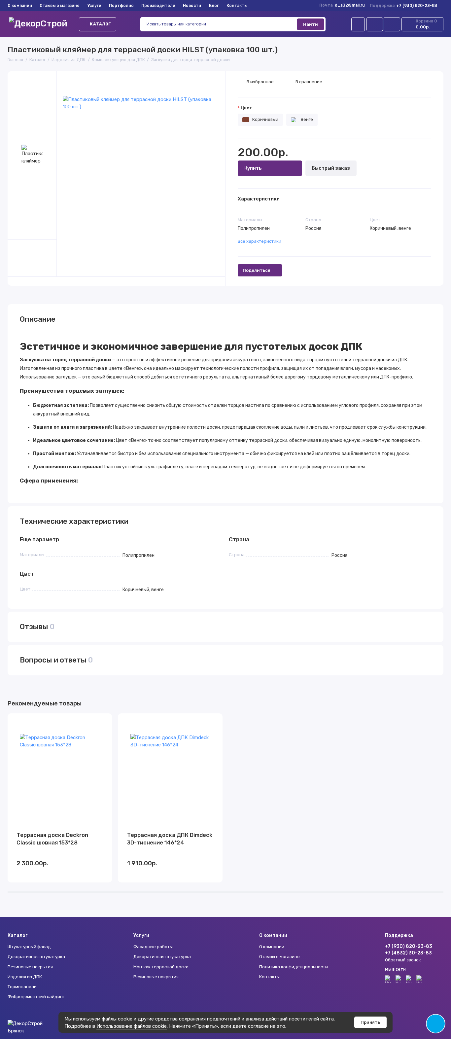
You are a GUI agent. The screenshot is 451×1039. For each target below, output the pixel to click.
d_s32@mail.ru (350, 5)
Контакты (236, 5)
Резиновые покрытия (30, 966)
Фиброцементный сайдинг (36, 996)
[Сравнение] (374, 24)
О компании (20, 5)
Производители (158, 5)
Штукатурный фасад (29, 946)
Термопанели (22, 986)
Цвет (246, 107)
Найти (310, 24)
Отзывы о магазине (60, 5)
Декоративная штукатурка (36, 956)
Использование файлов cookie (131, 1026)
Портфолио (121, 5)
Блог (214, 5)
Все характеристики (259, 241)
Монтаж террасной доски (161, 966)
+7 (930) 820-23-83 (403, 5)
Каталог (100, 24)
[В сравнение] (92, 722)
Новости (192, 5)
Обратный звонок (403, 960)
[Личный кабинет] (358, 24)
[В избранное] (103, 722)
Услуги (94, 5)
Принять (370, 1022)
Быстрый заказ (331, 168)
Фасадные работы (153, 946)
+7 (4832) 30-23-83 (408, 952)
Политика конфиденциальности (293, 966)
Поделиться (256, 270)
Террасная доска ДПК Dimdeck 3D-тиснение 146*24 (169, 838)
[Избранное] (392, 24)
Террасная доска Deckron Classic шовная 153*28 (52, 838)
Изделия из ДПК (25, 976)
